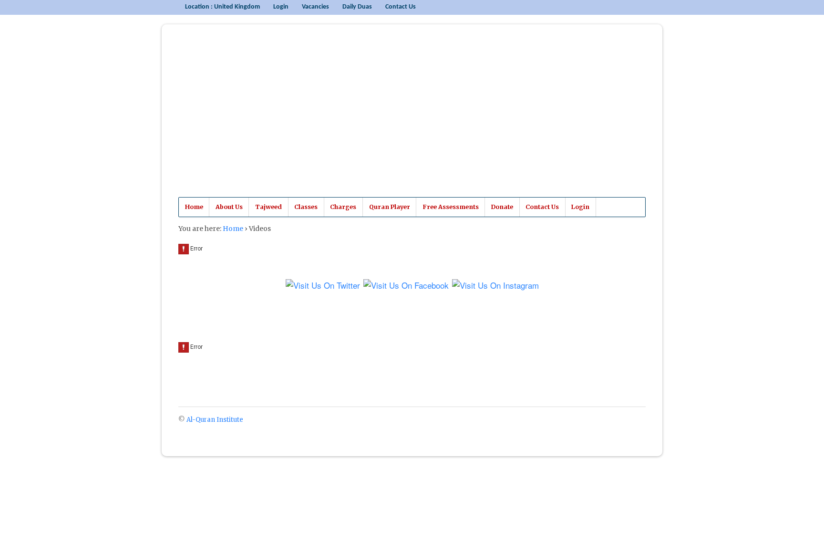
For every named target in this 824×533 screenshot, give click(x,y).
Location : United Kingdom (222, 6)
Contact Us (400, 6)
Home (194, 206)
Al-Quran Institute (246, 119)
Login (280, 6)
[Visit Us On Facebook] (405, 287)
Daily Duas (357, 6)
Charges (343, 206)
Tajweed (268, 206)
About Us (229, 206)
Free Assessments (450, 206)
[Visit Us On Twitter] (322, 287)
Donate (502, 206)
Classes (306, 206)
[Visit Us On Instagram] (495, 287)
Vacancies (315, 6)
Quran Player (389, 206)
